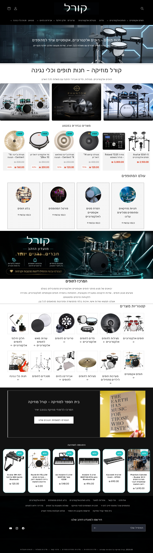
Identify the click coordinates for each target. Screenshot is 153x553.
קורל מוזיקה (120, 550)
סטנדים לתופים (41, 376)
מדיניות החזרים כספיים (71, 549)
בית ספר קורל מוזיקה (102, 511)
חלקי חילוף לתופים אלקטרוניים (19, 342)
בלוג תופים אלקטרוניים (80, 500)
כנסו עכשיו (129, 222)
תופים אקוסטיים (134, 374)
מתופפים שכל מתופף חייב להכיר (115, 505)
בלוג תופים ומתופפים (57, 500)
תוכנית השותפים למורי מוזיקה (84, 505)
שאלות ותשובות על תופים (57, 505)
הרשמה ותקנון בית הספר (79, 511)
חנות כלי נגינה (18, 376)
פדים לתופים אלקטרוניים (88, 340)
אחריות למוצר (99, 500)
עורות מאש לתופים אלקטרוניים (42, 342)
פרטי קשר (55, 549)
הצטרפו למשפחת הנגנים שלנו (54, 420)
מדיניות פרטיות (90, 549)
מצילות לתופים (87, 376)
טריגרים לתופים (64, 338)
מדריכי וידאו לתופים (34, 505)
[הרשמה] (95, 527)
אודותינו (122, 500)
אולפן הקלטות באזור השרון (53, 511)
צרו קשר (112, 500)
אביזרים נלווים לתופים (64, 378)
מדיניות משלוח (42, 549)
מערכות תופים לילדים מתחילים (110, 378)
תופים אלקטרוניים (133, 338)
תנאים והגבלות (26, 549)
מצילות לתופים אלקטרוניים (110, 340)
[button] (142, 8)
